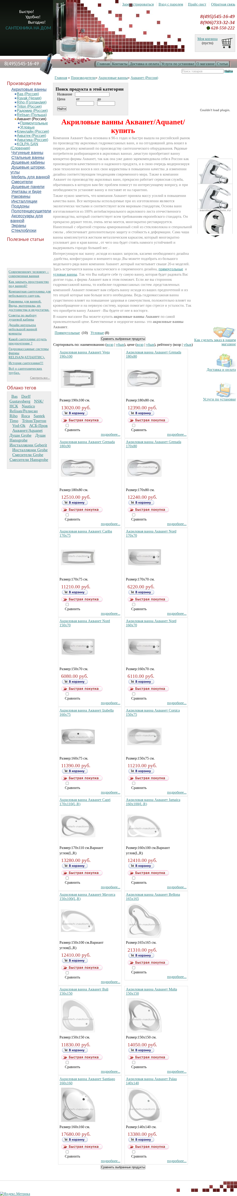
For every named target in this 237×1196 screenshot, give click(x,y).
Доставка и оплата (144, 64)
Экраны (18, 225)
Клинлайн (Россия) (33, 131)
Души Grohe (20, 435)
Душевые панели (27, 186)
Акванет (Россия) (31, 119)
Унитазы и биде (26, 191)
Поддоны (20, 206)
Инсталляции (24, 201)
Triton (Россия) (29, 106)
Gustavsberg (19, 401)
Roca (25, 415)
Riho (13, 415)
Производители (83, 78)
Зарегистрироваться (138, 4)
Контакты (120, 64)
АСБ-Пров (38, 425)
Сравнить (72, 430)
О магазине (205, 64)
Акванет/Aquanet (27, 430)
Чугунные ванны (27, 152)
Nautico (28, 406)
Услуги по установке (177, 64)
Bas (14, 396)
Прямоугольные (34, 123)
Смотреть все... (40, 377)
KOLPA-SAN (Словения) (24, 146)
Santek (39, 415)
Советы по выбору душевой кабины (23, 317)
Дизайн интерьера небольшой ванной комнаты (23, 329)
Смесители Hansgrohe (28, 459)
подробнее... (110, 434)
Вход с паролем (171, 4)
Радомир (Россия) (32, 111)
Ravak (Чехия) (29, 98)
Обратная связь (223, 4)
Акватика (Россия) (32, 140)
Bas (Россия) (28, 94)
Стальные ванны (27, 157)
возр (109, 345)
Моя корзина (207, 39)
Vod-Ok (18, 425)
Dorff (26, 396)
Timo (13, 420)
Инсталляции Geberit (28, 445)
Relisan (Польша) (32, 115)
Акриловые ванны (29, 89)
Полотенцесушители (31, 211)
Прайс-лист (197, 4)
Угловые (27, 127)
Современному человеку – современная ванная (29, 274)
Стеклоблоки (23, 230)
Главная (103, 64)
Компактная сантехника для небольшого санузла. (30, 293)
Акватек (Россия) (31, 136)
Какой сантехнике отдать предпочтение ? (28, 341)
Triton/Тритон (34, 420)
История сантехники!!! (26, 363)
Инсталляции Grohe (30, 450)
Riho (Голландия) (32, 102)
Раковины (20, 196)
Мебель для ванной (30, 177)
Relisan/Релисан (23, 411)
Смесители (22, 182)
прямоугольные (171, 269)
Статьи (222, 64)
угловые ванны (65, 274)
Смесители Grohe (27, 454)
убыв (120, 345)
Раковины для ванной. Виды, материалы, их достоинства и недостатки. (29, 305)
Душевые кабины (28, 162)
